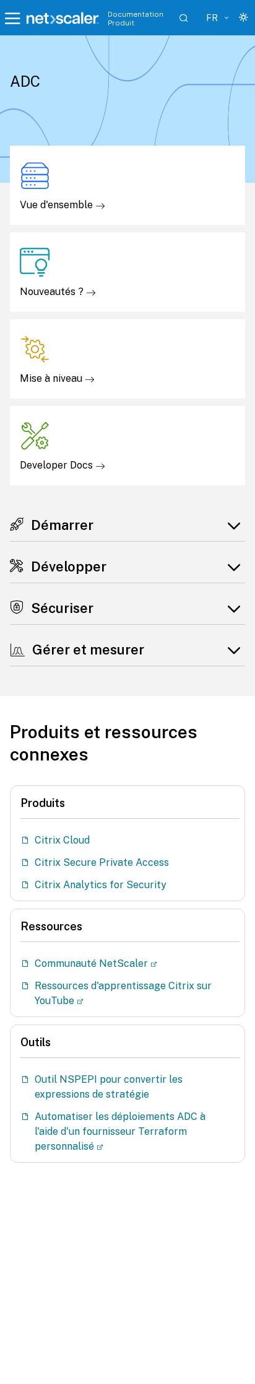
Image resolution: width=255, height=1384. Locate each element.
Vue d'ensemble (57, 205)
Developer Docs (57, 465)
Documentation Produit (135, 18)
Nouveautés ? (53, 292)
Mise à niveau (52, 378)
